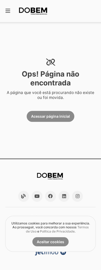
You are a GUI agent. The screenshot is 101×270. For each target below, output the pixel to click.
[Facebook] (50, 196)
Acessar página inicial (50, 116)
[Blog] (23, 196)
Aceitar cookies (50, 242)
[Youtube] (37, 196)
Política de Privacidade (57, 231)
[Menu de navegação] (7, 11)
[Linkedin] (64, 196)
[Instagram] (77, 196)
